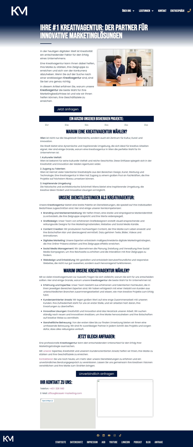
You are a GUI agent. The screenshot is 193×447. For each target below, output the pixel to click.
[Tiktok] (120, 435)
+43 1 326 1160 (56, 388)
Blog (148, 442)
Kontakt (162, 11)
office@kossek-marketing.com (65, 393)
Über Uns (126, 11)
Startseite (60, 442)
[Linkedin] (103, 435)
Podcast (138, 442)
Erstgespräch (177, 11)
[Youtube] (109, 435)
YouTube (113, 442)
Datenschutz (76, 442)
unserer (47, 351)
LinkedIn (125, 442)
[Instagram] (114, 435)
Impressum (92, 442)
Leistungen (144, 11)
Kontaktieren (46, 359)
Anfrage (159, 442)
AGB (103, 442)
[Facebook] (98, 435)
